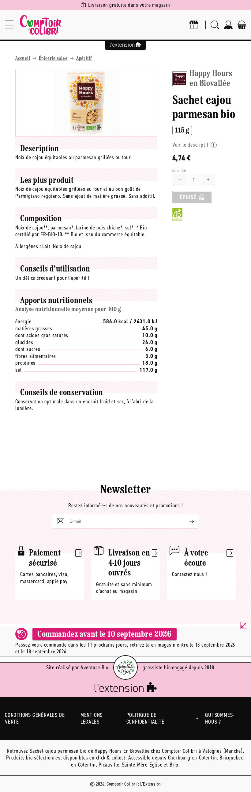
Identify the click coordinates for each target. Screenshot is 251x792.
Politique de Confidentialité (145, 718)
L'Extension (150, 784)
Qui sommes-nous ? (219, 718)
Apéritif (84, 58)
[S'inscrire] (186, 521)
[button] (9, 25)
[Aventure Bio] (125, 667)
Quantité (179, 171)
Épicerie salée (53, 58)
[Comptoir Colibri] (40, 25)
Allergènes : (28, 246)
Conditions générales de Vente (35, 718)
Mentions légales (92, 718)
